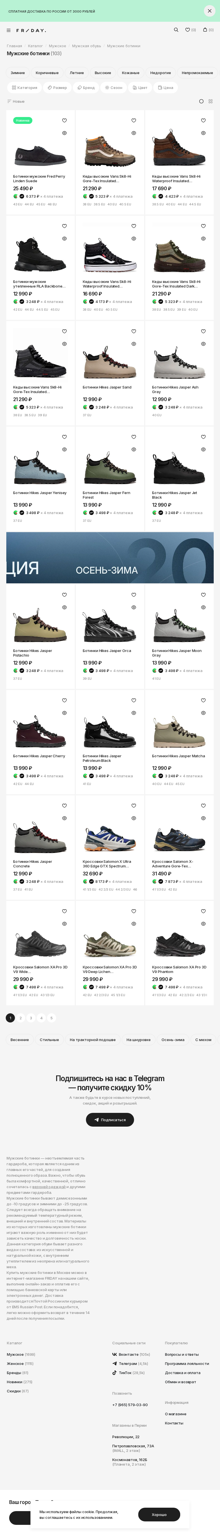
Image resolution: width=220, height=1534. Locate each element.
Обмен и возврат (180, 1382)
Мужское (21, 1354)
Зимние (18, 72)
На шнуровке (139, 1039)
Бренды (17, 1372)
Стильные (49, 1039)
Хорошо (159, 1514)
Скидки (18, 1391)
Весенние (20, 1039)
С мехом (203, 1039)
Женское (20, 1363)
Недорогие (160, 72)
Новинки (19, 1382)
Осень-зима (173, 1039)
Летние (77, 72)
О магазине (175, 1414)
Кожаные (131, 72)
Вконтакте (134, 1354)
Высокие (103, 72)
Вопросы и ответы (182, 1354)
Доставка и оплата (183, 1372)
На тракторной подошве (93, 1039)
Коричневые (47, 72)
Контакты (174, 1423)
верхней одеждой (49, 1186)
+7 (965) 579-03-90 (130, 1404)
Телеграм (133, 1363)
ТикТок (131, 1372)
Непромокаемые (197, 72)
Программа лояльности (187, 1363)
